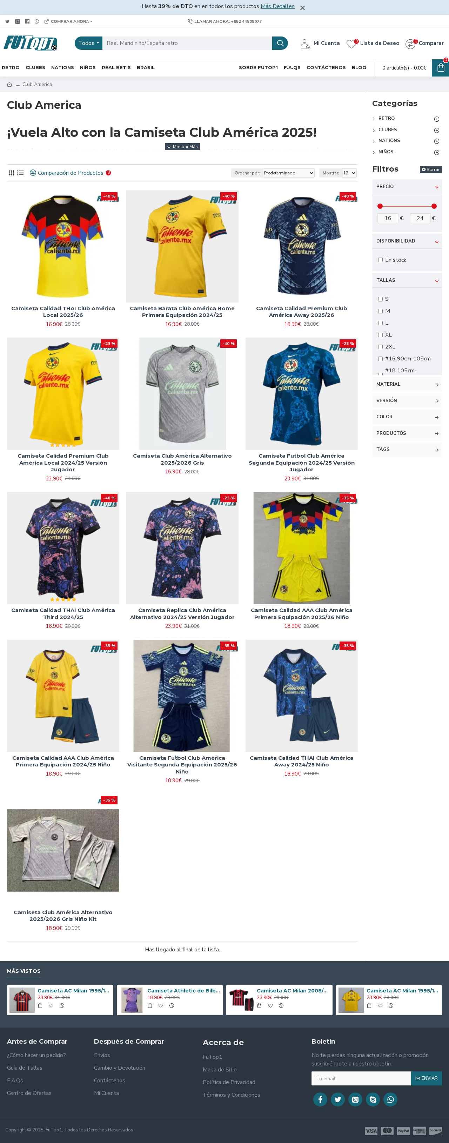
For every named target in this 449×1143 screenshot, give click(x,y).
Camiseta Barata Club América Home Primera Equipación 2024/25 (182, 312)
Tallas (385, 280)
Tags (383, 449)
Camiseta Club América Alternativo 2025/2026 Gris (182, 459)
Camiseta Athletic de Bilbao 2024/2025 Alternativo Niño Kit (183, 991)
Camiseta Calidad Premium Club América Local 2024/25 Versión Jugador (63, 462)
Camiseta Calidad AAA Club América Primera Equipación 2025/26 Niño (302, 613)
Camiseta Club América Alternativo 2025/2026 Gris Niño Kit (63, 916)
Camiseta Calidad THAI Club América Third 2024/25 (63, 613)
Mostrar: (331, 173)
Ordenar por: (247, 173)
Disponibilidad (395, 241)
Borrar (433, 169)
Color (384, 417)
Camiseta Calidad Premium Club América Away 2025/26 (301, 312)
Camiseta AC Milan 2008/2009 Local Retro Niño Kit (293, 991)
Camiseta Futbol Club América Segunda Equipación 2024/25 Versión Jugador (302, 462)
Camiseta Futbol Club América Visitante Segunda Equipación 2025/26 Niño (182, 765)
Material (388, 384)
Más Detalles (278, 6)
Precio (385, 187)
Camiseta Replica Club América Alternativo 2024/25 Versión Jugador (182, 613)
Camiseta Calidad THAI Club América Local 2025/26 (63, 312)
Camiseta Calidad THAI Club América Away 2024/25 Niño (302, 761)
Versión (386, 401)
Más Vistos (24, 971)
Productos (391, 433)
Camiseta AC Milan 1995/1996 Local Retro (74, 991)
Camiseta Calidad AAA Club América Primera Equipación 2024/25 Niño (63, 761)
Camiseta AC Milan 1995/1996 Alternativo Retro (403, 991)
